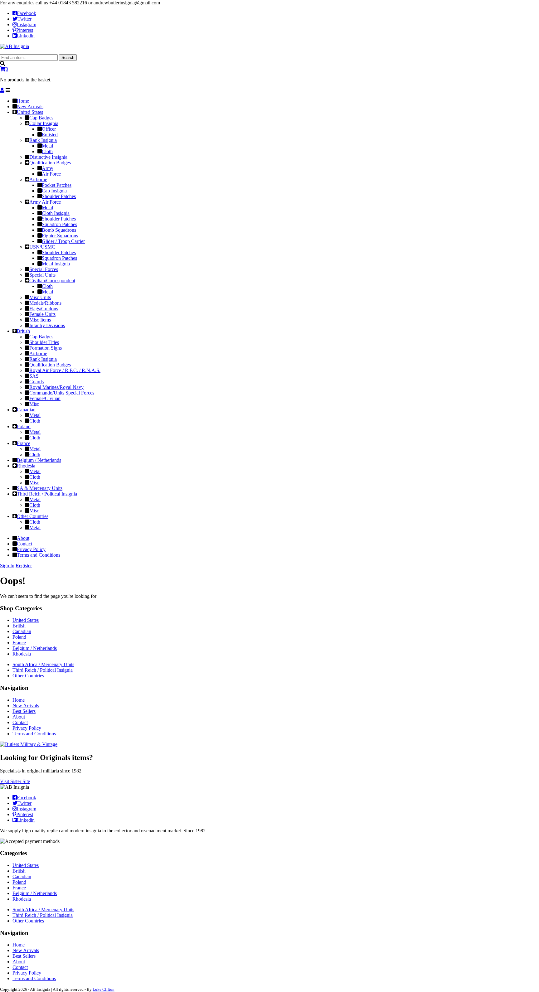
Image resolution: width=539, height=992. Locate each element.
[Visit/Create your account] (2, 90)
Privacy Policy (26, 728)
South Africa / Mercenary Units (43, 664)
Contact (20, 722)
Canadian (21, 631)
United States (25, 620)
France (19, 642)
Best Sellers (24, 711)
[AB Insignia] (14, 46)
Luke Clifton (103, 989)
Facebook (26, 13)
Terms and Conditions (34, 733)
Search (67, 57)
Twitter (24, 19)
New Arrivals (25, 705)
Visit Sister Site (15, 781)
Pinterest (24, 30)
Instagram (26, 24)
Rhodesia (21, 653)
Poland (19, 637)
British (19, 625)
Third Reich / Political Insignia (42, 670)
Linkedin (26, 35)
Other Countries (28, 675)
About (18, 716)
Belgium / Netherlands (34, 648)
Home (18, 700)
